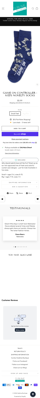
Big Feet (26, 113)
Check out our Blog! (20, 368)
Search (20, 348)
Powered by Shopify (20, 396)
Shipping (12, 103)
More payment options (20, 139)
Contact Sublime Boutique (20, 358)
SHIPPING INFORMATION (20, 355)
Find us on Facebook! (20, 361)
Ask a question (20, 186)
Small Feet (15, 113)
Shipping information (20, 182)
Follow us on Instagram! (20, 364)
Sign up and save (19, 373)
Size (20, 110)
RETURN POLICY (20, 351)
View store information (12, 153)
